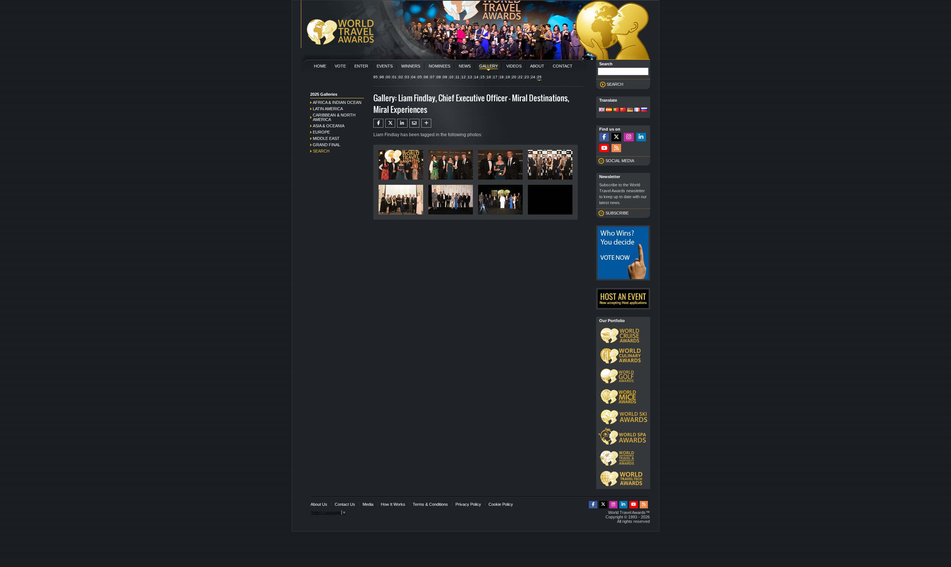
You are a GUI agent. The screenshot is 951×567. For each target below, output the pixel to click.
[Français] (637, 110)
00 (388, 77)
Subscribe (617, 213)
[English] (602, 110)
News (465, 66)
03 (407, 77)
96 (382, 77)
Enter (361, 66)
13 (470, 77)
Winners (410, 66)
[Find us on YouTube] (604, 148)
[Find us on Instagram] (628, 137)
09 (445, 77)
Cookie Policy (501, 504)
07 (432, 77)
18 (501, 77)
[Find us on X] (616, 137)
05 (420, 77)
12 (463, 77)
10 (451, 77)
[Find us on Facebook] (604, 137)
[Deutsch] (630, 110)
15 (482, 77)
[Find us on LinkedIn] (641, 137)
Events (385, 66)
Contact (562, 66)
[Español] (609, 110)
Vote (340, 66)
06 (426, 77)
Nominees (439, 66)
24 (533, 77)
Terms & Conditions (430, 504)
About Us (319, 504)
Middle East (326, 138)
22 (520, 77)
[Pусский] (644, 110)
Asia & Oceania (328, 126)
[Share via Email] (414, 123)
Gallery (488, 66)
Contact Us (345, 504)
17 (495, 77)
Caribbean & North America (334, 117)
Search (321, 151)
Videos (514, 66)
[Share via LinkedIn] (402, 123)
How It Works (393, 504)
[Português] (616, 110)
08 (438, 77)
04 (413, 77)
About (537, 66)
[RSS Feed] (616, 148)
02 (401, 77)
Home (320, 66)
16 (489, 77)
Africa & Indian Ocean (337, 102)
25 (539, 77)
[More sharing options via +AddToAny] (426, 123)
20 (514, 77)
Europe (321, 132)
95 (375, 77)
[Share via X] (390, 123)
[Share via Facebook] (378, 123)
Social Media (620, 160)
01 (394, 77)
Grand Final (326, 144)
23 (527, 77)
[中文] (623, 110)
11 (457, 77)
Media (368, 504)
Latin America (328, 108)
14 (476, 77)
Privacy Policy (468, 504)
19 (508, 77)
